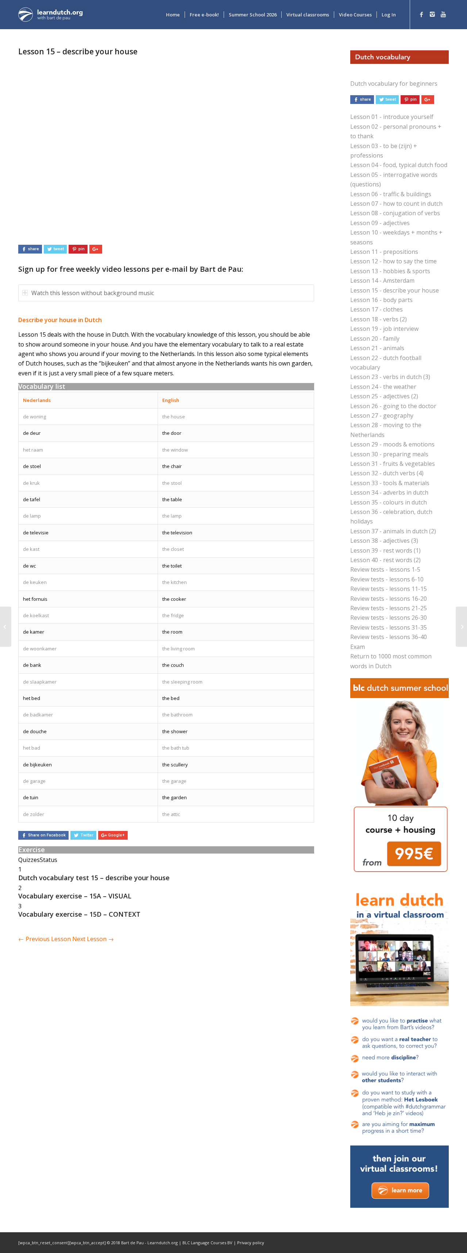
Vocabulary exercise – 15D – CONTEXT (79, 914)
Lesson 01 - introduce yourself (391, 117)
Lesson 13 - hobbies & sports (390, 271)
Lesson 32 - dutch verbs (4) (387, 473)
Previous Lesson (44, 939)
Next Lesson (93, 939)
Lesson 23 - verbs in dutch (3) (390, 377)
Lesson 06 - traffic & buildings (390, 194)
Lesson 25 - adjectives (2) (384, 396)
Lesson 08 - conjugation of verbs (395, 213)
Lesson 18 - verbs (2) (378, 319)
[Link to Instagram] (432, 14)
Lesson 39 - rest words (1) (385, 550)
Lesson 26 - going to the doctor (393, 406)
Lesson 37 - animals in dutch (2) (393, 531)
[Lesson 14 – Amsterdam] (5, 627)
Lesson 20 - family (375, 338)
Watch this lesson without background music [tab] (92, 293)
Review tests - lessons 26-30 (388, 618)
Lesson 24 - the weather (383, 387)
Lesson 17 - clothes (376, 309)
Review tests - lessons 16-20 (388, 599)
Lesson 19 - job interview (384, 329)
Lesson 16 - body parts (381, 300)
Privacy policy (250, 1242)
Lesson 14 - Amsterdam (382, 280)
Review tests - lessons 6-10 (387, 579)
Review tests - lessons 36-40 (388, 637)
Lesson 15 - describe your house (394, 290)
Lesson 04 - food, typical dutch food (398, 165)
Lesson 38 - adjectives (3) (384, 541)
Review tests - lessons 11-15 (388, 589)
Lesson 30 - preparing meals (389, 454)
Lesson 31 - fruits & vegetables (392, 464)
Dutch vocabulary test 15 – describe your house (94, 877)
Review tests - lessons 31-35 (388, 627)
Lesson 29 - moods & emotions (392, 444)
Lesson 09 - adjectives (380, 223)
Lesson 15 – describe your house (78, 51)
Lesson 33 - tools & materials (389, 483)
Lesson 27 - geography (381, 415)
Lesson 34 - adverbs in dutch (389, 492)
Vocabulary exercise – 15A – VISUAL (74, 896)
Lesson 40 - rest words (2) (385, 560)
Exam (357, 647)
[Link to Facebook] (421, 14)
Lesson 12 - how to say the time (393, 261)
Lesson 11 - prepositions (384, 252)
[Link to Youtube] (443, 14)
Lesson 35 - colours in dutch (388, 502)
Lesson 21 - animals (377, 348)
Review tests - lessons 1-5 (385, 569)
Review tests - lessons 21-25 (388, 608)
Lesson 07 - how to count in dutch (396, 204)
